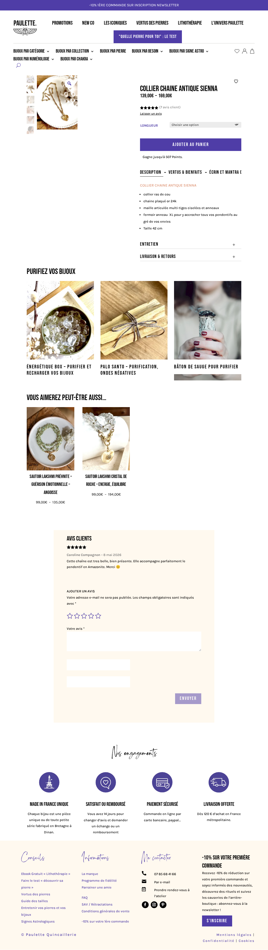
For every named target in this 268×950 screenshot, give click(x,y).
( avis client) (170, 107)
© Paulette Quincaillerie (49, 934)
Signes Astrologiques (38, 921)
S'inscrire (217, 921)
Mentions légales (234, 935)
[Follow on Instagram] (154, 904)
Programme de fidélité (99, 880)
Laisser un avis (151, 113)
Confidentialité (219, 941)
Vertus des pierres (35, 894)
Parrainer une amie (96, 887)
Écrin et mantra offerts (231, 172)
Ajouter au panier (190, 144)
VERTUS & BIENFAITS (185, 172)
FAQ (85, 898)
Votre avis (76, 629)
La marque (90, 874)
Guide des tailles (34, 901)
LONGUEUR (149, 125)
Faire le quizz (233, 5)
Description (150, 172)
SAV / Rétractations (97, 904)
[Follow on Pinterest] (163, 904)
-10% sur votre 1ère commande (105, 921)
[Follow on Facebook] (145, 904)
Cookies (247, 941)
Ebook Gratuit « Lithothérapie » (45, 874)
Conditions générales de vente (106, 911)
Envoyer (188, 698)
